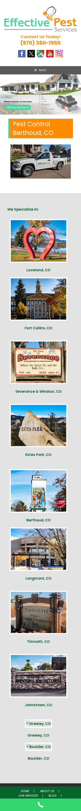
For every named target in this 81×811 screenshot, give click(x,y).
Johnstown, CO (38, 704)
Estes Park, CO (38, 454)
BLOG (52, 796)
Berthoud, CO (38, 520)
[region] (40, 105)
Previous (5, 103)
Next (76, 103)
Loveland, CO (38, 270)
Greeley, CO (38, 735)
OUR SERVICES (28, 796)
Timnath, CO (38, 641)
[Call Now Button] (40, 805)
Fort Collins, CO (38, 328)
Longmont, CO (39, 578)
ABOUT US (47, 791)
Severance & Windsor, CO (38, 391)
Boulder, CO (38, 758)
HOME (25, 791)
